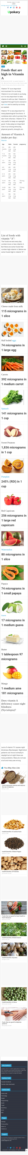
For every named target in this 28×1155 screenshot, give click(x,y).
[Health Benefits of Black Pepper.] (14, 837)
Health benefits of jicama (9, 957)
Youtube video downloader (8, 1084)
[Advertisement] (14, 29)
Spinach (5, 408)
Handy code (4, 1093)
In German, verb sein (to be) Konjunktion (11, 5)
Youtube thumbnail (6, 1082)
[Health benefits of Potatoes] (14, 857)
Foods (9, 83)
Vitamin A (15, 85)
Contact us (4, 1129)
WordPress (4, 1107)
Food (3, 66)
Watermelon (6, 549)
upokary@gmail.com (6, 1140)
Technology (4, 1096)
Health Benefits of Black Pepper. (11, 851)
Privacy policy (4, 1124)
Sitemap (3, 1121)
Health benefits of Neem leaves (11, 937)
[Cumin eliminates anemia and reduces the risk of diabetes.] (14, 771)
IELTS (2, 1110)
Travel (2, 1105)
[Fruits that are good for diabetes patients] (14, 1008)
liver (5, 104)
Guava (3, 615)
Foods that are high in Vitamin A (17, 83)
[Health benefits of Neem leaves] (14, 923)
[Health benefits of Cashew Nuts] (14, 817)
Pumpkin (5, 476)
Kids (2, 1112)
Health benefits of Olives (9, 1002)
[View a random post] (25, 46)
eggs (14, 340)
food (7, 83)
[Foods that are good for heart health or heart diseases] (14, 902)
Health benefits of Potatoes (10, 871)
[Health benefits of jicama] (14, 943)
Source (3, 140)
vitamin (11, 85)
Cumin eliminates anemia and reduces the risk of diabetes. (13, 786)
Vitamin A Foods (21, 85)
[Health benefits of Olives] (14, 988)
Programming (4, 1100)
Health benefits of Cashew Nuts (11, 831)
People (3, 1098)
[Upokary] (14, 10)
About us (3, 1126)
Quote (2, 1103)
